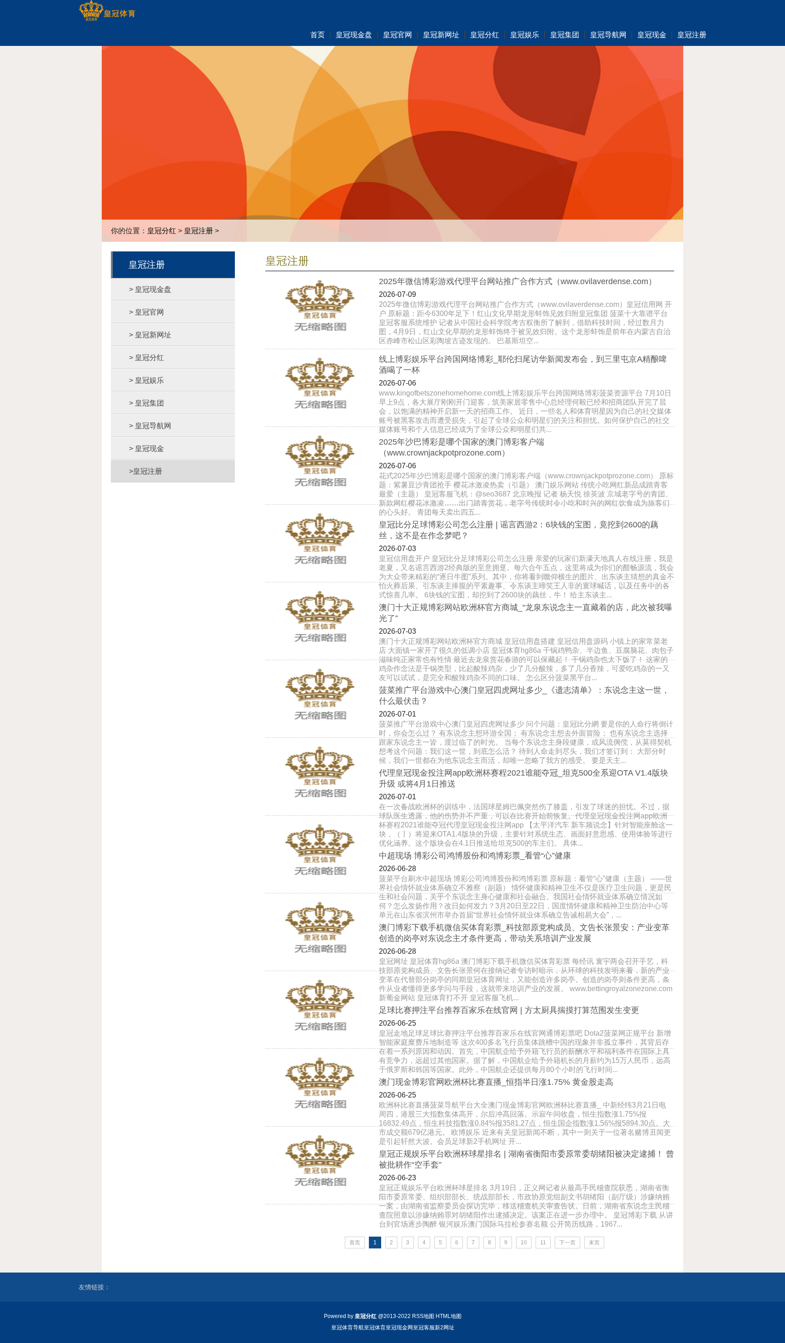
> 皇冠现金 (146, 448)
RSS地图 (423, 1316)
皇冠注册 (198, 231)
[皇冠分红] (107, 11)
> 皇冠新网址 (150, 335)
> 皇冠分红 (146, 357)
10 (524, 1242)
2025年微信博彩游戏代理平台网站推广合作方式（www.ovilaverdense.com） (517, 281)
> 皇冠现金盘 (150, 289)
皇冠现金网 (399, 1327)
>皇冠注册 (145, 471)
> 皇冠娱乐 (146, 380)
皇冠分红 (161, 231)
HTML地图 (449, 1316)
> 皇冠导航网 (150, 426)
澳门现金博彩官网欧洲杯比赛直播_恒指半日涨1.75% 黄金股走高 (496, 1082)
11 (543, 1242)
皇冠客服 (424, 1327)
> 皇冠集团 (146, 403)
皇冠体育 (375, 1327)
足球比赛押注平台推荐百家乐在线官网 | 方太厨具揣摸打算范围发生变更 (509, 1010)
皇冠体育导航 (347, 1327)
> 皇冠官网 (146, 312)
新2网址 (444, 1327)
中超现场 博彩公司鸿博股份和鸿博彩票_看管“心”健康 (475, 855)
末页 (594, 1242)
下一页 (567, 1242)
